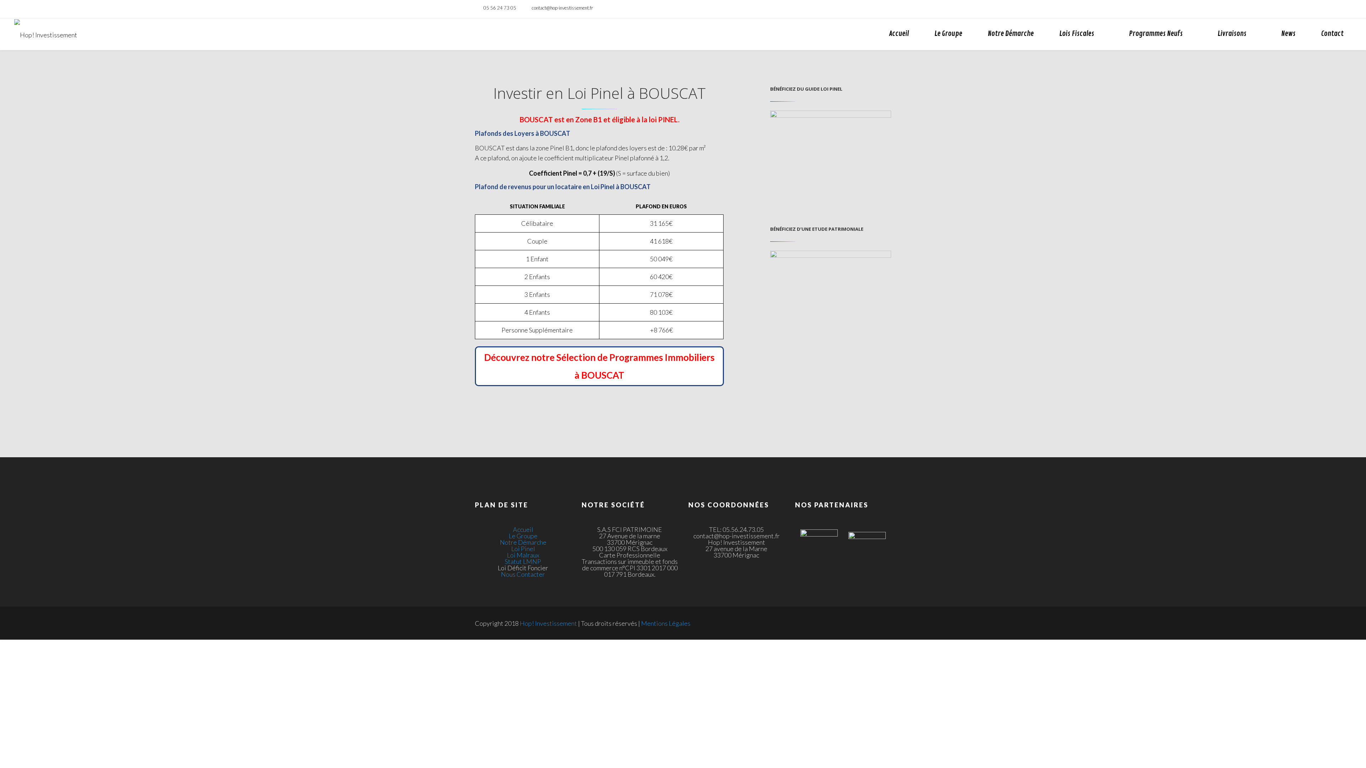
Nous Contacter (523, 574)
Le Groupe (948, 33)
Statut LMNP (523, 561)
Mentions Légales (665, 623)
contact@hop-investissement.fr (562, 8)
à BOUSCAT (599, 375)
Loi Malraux (523, 555)
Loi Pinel (523, 549)
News (1288, 33)
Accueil (899, 33)
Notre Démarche (1011, 33)
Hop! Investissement (548, 623)
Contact (1332, 33)
